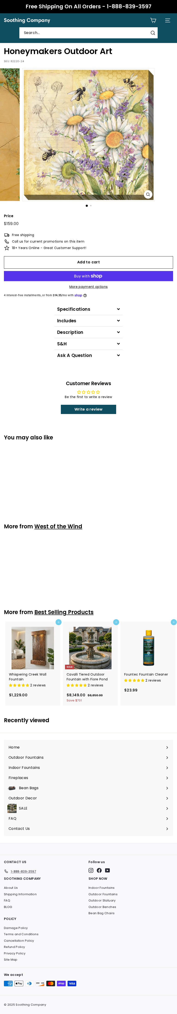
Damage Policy (16, 928)
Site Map (11, 959)
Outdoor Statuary (102, 900)
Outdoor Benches (102, 907)
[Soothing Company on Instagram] (90, 870)
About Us (11, 888)
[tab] (88, 309)
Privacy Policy (14, 953)
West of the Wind (58, 526)
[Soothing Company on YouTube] (107, 870)
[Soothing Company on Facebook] (99, 870)
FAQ (7, 900)
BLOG (8, 907)
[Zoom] (148, 194)
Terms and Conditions (21, 934)
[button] (19, 685)
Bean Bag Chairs (101, 913)
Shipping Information (20, 894)
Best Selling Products (64, 612)
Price (9, 215)
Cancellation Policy (19, 940)
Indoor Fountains (101, 888)
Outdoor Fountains (103, 894)
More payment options (88, 286)
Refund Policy (14, 947)
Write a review (88, 409)
